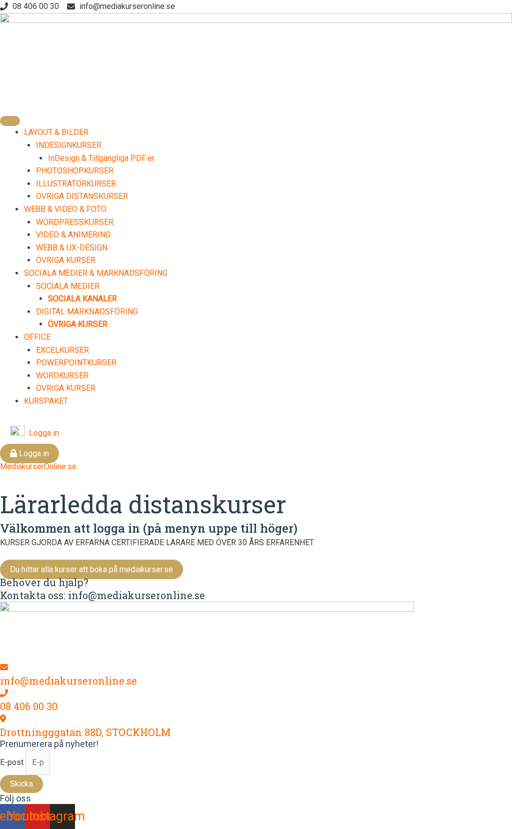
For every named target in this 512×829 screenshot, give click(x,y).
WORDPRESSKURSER (75, 222)
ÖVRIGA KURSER (66, 260)
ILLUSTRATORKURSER (76, 183)
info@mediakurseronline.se (68, 680)
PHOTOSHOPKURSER (75, 170)
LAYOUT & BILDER (56, 132)
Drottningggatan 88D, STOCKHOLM (85, 732)
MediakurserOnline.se (38, 466)
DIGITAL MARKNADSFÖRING (87, 311)
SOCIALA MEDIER (68, 286)
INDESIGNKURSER (69, 145)
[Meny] (10, 121)
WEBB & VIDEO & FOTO (65, 209)
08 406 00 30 (29, 706)
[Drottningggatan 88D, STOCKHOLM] (3, 719)
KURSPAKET (46, 401)
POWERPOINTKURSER (76, 362)
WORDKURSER (62, 375)
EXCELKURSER (62, 350)
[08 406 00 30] (4, 693)
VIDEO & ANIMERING (73, 234)
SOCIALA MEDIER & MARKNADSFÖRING (96, 273)
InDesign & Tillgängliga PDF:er (101, 158)
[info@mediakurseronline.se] (4, 667)
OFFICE (37, 337)
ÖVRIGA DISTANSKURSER (82, 196)
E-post (13, 762)
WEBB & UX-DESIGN (72, 247)
